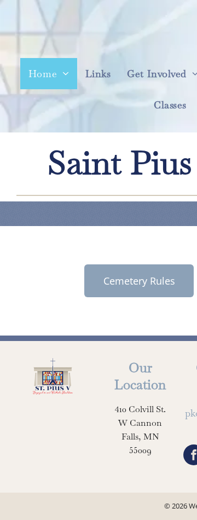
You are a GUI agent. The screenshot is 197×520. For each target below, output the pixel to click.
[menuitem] (48, 73)
